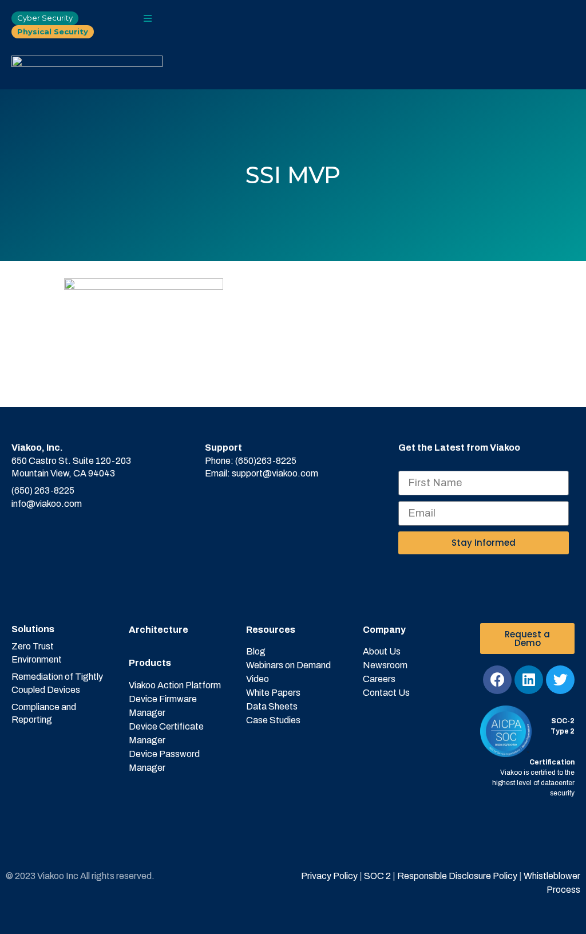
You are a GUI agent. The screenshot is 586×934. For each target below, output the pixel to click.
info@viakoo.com (46, 504)
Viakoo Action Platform (175, 685)
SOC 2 (376, 876)
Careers (379, 679)
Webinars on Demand (288, 665)
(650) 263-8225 (42, 490)
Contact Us (386, 692)
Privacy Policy (329, 876)
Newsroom (385, 665)
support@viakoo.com (275, 473)
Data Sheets (272, 706)
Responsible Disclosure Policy (457, 876)
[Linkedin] (528, 679)
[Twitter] (560, 679)
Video (257, 679)
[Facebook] (497, 679)
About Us (382, 651)
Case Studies (273, 720)
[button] (147, 18)
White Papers (273, 692)
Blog (256, 651)
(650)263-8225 (265, 461)
